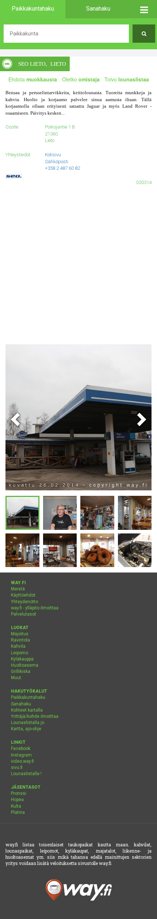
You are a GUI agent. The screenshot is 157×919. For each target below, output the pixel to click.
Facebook (20, 748)
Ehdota (32, 79)
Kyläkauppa (22, 659)
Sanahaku (21, 704)
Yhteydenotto (24, 601)
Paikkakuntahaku (28, 697)
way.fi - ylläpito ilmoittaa (34, 607)
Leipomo (19, 652)
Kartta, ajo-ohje (26, 728)
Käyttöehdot (23, 595)
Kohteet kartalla (27, 710)
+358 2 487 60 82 (62, 168)
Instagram (21, 755)
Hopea (17, 799)
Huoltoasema (24, 665)
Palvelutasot (23, 614)
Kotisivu (53, 154)
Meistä (18, 588)
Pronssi (18, 793)
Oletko (81, 79)
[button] (144, 9)
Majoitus (19, 633)
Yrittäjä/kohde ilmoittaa (34, 716)
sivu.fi (17, 767)
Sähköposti (56, 161)
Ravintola (20, 640)
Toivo (126, 79)
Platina (18, 812)
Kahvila (18, 646)
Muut (16, 677)
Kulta (16, 806)
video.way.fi (22, 761)
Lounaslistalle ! (26, 773)
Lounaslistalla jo (27, 722)
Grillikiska (20, 671)
